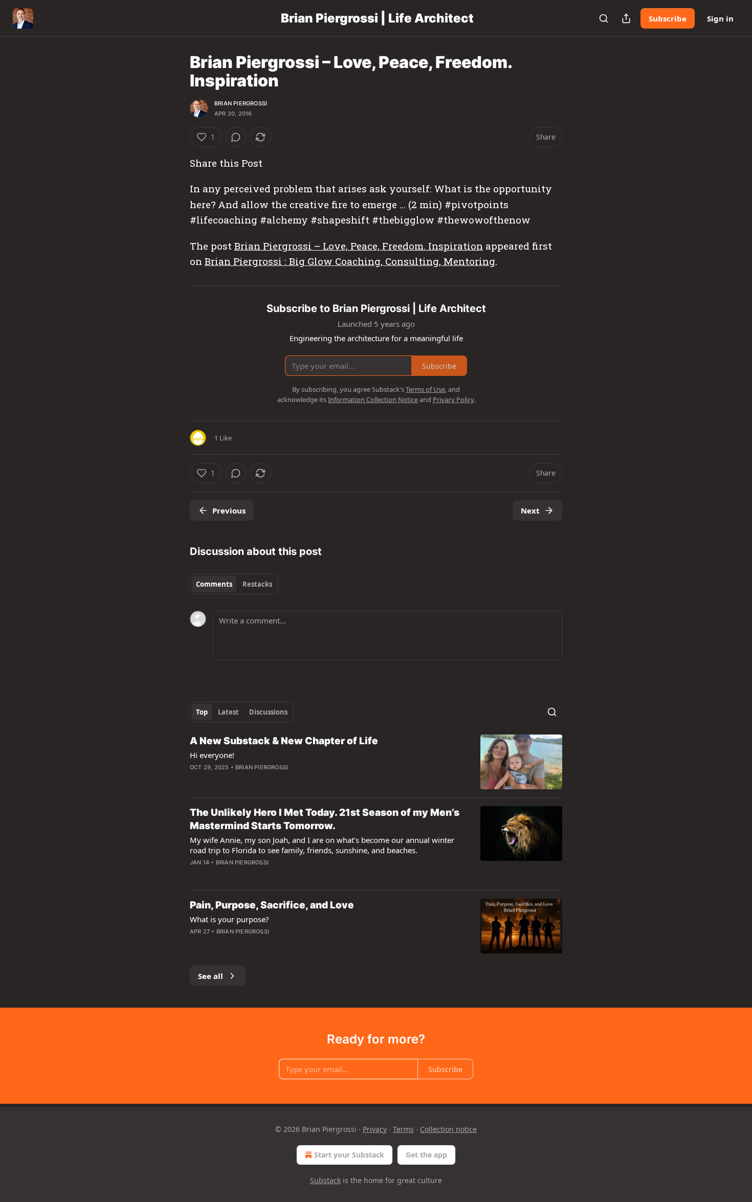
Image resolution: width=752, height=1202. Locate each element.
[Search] (603, 18)
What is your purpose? (229, 919)
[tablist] (234, 584)
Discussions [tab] (268, 712)
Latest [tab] (228, 712)
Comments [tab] (214, 584)
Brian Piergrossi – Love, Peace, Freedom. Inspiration (358, 245)
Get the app (426, 1155)
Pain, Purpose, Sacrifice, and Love (272, 905)
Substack (325, 1180)
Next (530, 510)
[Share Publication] (626, 18)
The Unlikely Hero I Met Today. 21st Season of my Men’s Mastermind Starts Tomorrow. (324, 819)
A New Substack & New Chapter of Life (284, 741)
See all (210, 976)
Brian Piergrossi (240, 103)
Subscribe (668, 18)
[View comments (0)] (236, 137)
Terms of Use (425, 389)
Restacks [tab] (257, 584)
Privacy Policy (453, 399)
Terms (403, 1129)
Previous (229, 510)
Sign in (720, 18)
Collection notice (448, 1129)
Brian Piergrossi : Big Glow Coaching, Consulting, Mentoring (350, 261)
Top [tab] (202, 712)
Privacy (375, 1129)
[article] (376, 761)
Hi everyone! (212, 755)
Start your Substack (349, 1155)
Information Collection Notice (373, 399)
